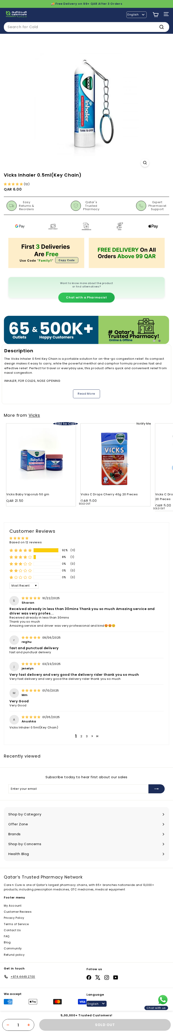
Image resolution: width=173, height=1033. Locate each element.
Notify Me (144, 423)
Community (13, 948)
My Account (13, 906)
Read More (86, 393)
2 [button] (81, 736)
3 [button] (87, 736)
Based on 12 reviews (25, 542)
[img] (31, 598)
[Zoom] (145, 163)
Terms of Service (16, 924)
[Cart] (155, 14)
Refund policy (14, 955)
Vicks (34, 415)
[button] (14, 184)
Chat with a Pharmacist (86, 297)
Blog (7, 942)
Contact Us (12, 930)
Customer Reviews (18, 912)
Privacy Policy (14, 918)
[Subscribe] (156, 788)
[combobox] (86, 27)
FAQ (6, 936)
